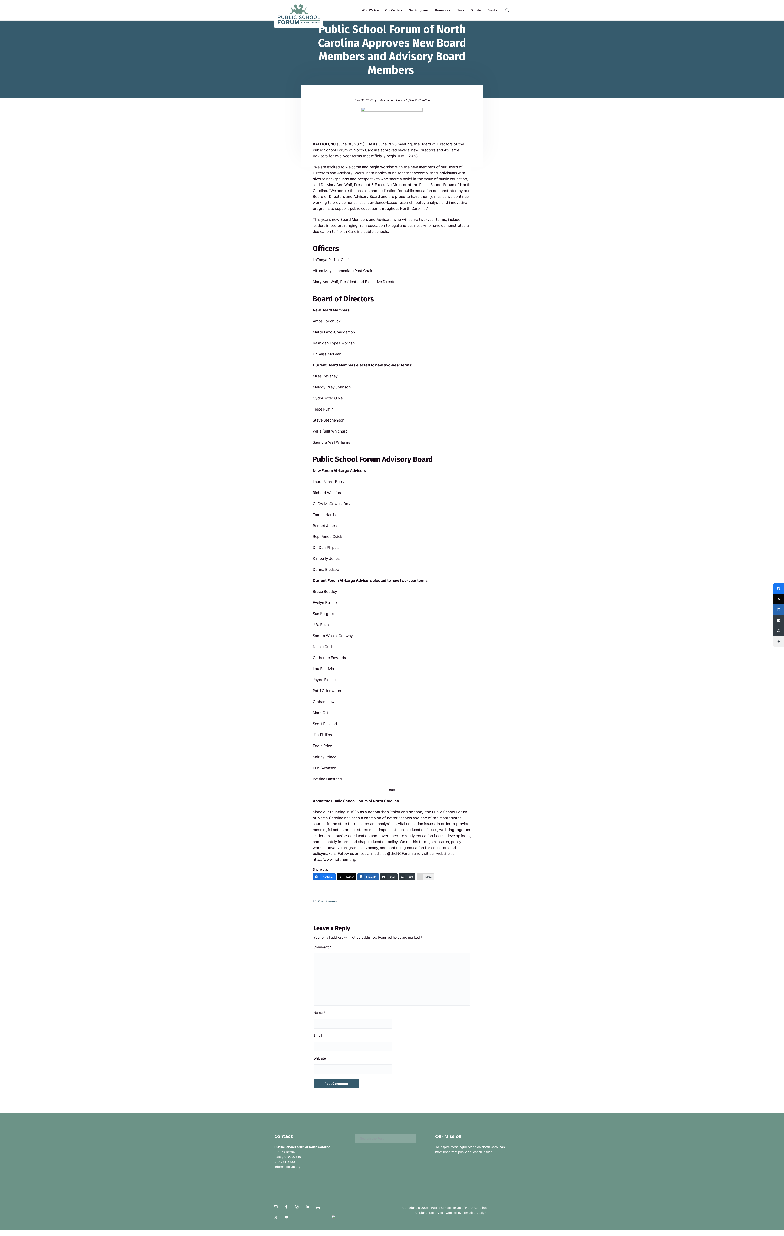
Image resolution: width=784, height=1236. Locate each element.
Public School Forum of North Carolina (459, 1208)
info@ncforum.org (287, 1167)
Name (319, 1013)
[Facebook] (778, 588)
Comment (322, 947)
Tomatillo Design (474, 1213)
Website (320, 1058)
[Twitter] (778, 599)
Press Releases (327, 901)
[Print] (778, 631)
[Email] (778, 620)
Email (319, 1035)
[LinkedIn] (778, 609)
